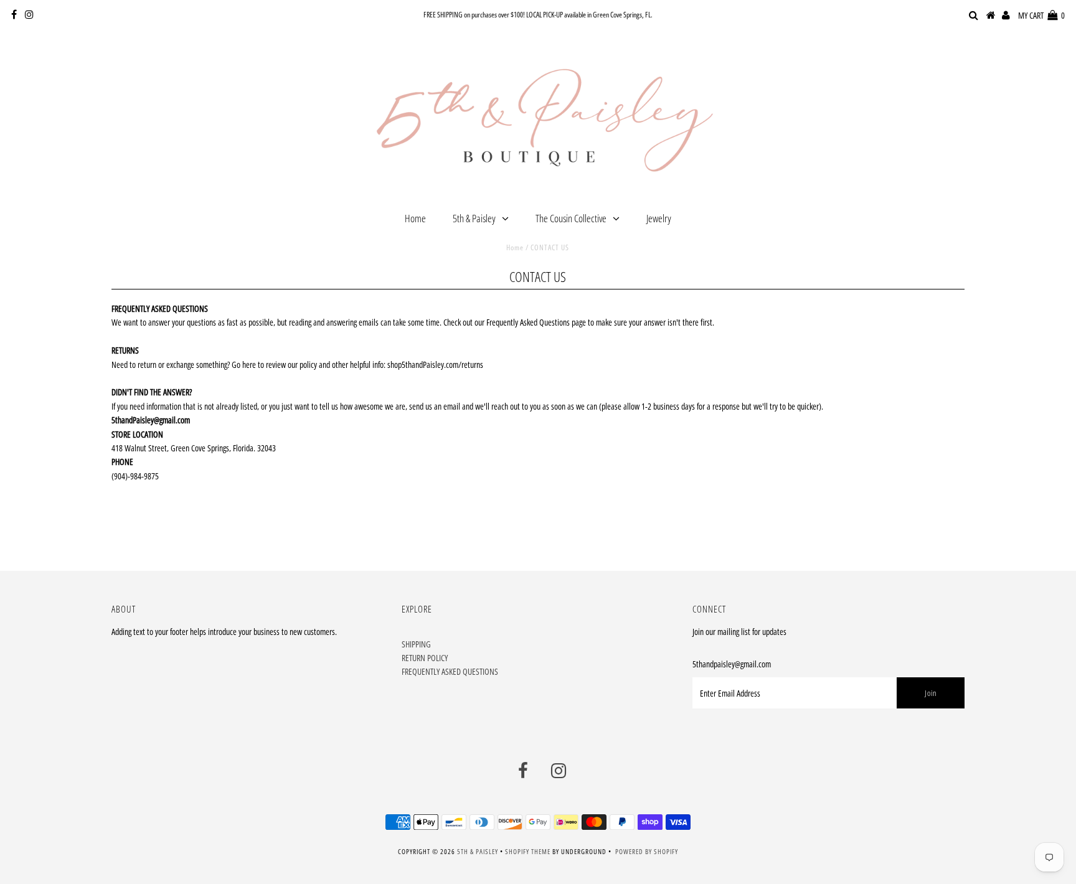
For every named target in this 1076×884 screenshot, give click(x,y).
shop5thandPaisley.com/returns (435, 364)
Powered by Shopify (646, 851)
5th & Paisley (474, 218)
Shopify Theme (527, 851)
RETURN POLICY (425, 658)
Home (415, 218)
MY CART (1041, 15)
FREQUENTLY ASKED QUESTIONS (450, 671)
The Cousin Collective (571, 218)
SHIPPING (416, 644)
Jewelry (658, 218)
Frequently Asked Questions (528, 322)
